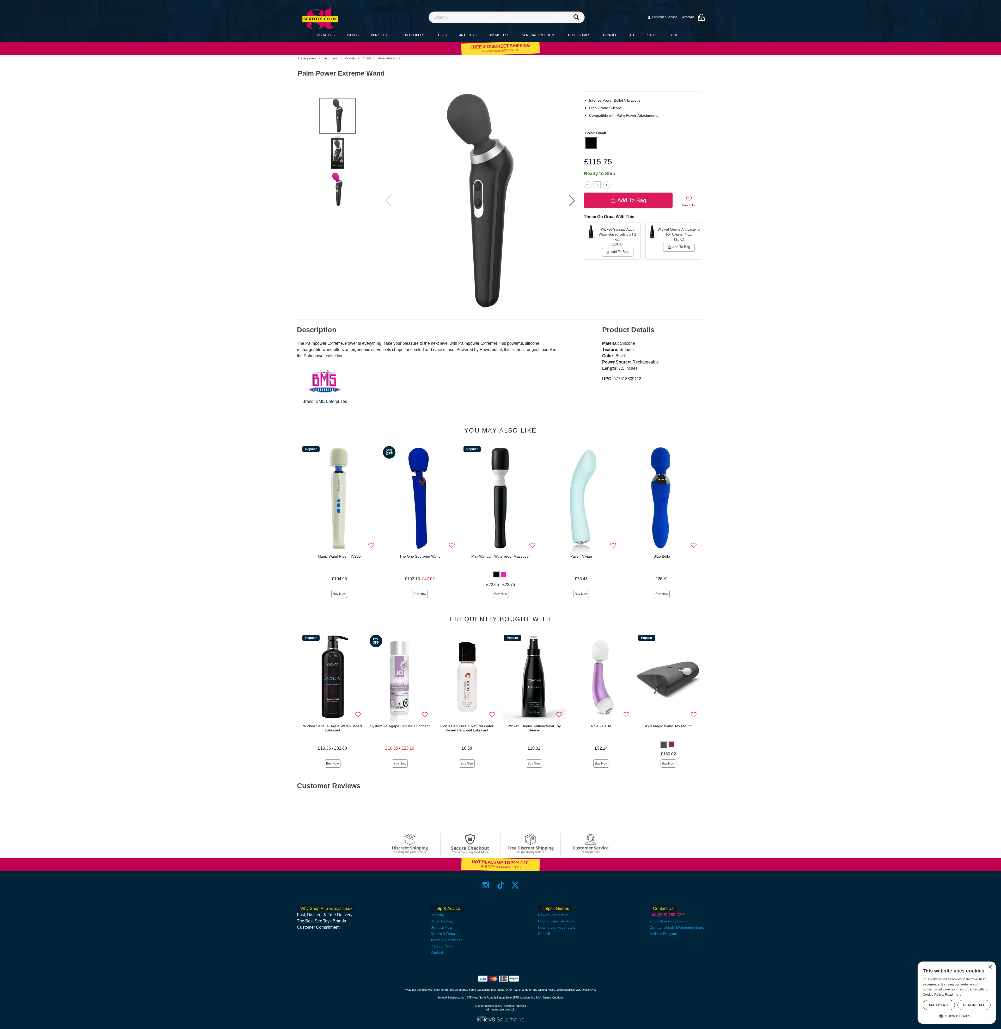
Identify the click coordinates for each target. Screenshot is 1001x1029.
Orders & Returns (444, 933)
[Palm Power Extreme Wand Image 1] (480, 201)
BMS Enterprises (331, 401)
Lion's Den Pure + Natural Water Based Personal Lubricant (466, 728)
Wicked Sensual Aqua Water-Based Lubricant (332, 728)
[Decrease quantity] (587, 184)
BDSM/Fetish (499, 35)
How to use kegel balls (556, 927)
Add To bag (631, 200)
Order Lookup (441, 921)
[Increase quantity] (606, 184)
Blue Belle (662, 556)
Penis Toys (380, 35)
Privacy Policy (441, 946)
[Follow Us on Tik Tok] (500, 885)
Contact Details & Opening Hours (677, 927)
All (632, 35)
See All (544, 933)
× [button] (990, 967)
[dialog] (957, 993)
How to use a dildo (553, 915)
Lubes (441, 35)
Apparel (609, 35)
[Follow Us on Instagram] (486, 885)
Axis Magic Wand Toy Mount (668, 726)
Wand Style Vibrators (383, 58)
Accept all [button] (939, 1005)
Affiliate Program (663, 933)
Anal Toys (468, 35)
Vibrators (326, 35)
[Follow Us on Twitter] (515, 885)
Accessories (578, 35)
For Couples (413, 35)
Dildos (353, 35)
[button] (572, 200)
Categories (307, 58)
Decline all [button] (974, 1005)
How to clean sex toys (556, 921)
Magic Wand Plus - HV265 (339, 556)
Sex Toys (330, 58)
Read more (953, 994)
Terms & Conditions (446, 940)
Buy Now (339, 594)
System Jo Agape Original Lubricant (400, 726)
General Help (441, 927)
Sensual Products (538, 35)
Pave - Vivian (581, 556)
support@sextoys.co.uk (669, 921)
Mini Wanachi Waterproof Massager (500, 556)
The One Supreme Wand (420, 556)
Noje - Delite (601, 726)
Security (437, 915)
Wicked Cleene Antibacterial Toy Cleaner (534, 728)
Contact (436, 952)
